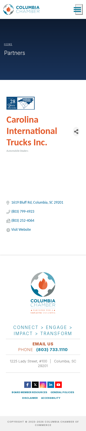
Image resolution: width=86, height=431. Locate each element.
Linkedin (50, 385)
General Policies (62, 392)
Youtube (58, 385)
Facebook (27, 385)
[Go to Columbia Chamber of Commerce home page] (22, 9)
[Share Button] (76, 131)
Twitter (35, 385)
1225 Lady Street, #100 (28, 361)
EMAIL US (43, 343)
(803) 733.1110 (52, 349)
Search (70, 9)
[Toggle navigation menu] (79, 9)
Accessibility (50, 398)
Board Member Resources (29, 392)
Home (8, 44)
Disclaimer (30, 398)
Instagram (43, 385)
